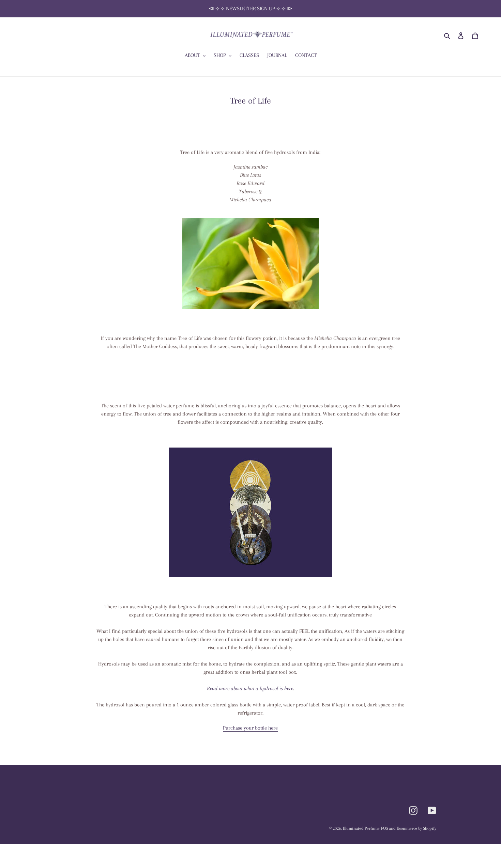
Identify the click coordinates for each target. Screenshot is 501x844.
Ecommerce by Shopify (416, 828)
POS (384, 828)
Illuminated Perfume (361, 828)
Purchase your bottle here (250, 728)
